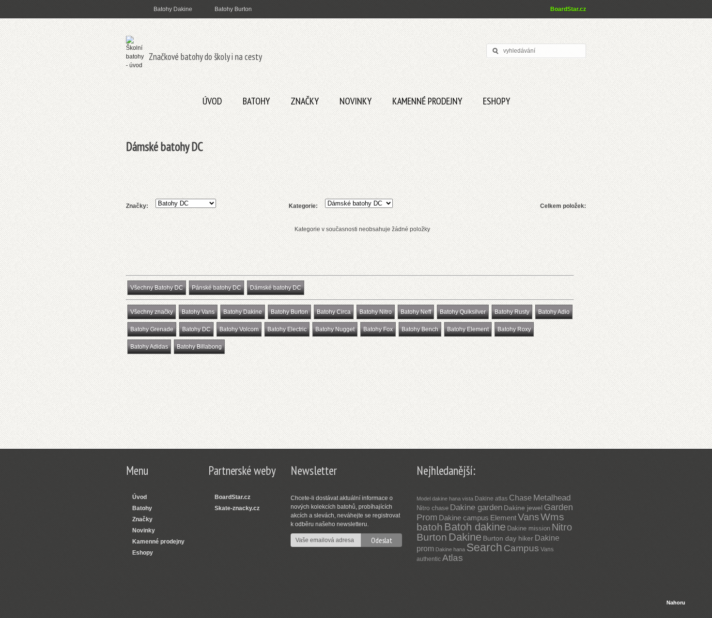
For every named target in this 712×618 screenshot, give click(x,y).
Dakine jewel (523, 508)
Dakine (465, 537)
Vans (528, 517)
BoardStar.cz (568, 9)
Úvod (212, 101)
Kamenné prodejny (427, 101)
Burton (432, 537)
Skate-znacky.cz (237, 508)
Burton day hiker (508, 538)
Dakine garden (476, 507)
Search (484, 547)
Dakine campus (464, 518)
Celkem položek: (563, 206)
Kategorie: (303, 206)
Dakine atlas (491, 498)
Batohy (256, 101)
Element (503, 518)
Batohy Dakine (173, 9)
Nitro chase (433, 508)
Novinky (355, 101)
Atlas (452, 558)
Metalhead (552, 497)
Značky (305, 101)
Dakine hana (450, 549)
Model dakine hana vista (445, 498)
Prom (427, 517)
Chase (520, 498)
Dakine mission (528, 528)
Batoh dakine (475, 527)
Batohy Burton (233, 9)
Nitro (562, 527)
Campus (521, 548)
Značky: (137, 206)
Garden (558, 507)
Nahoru (675, 602)
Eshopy (496, 101)
